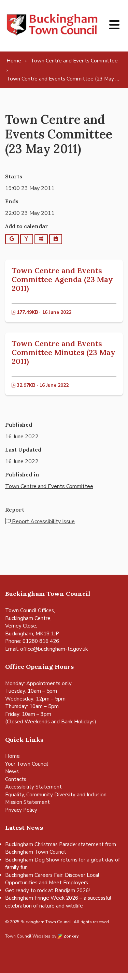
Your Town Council (26, 764)
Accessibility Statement (33, 786)
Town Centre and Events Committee (49, 486)
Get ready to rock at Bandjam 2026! (47, 890)
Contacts (15, 779)
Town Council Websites (28, 936)
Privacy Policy (21, 810)
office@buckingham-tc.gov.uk (54, 649)
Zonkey (70, 936)
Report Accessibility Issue (43, 521)
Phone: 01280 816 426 (32, 641)
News (12, 771)
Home (12, 756)
